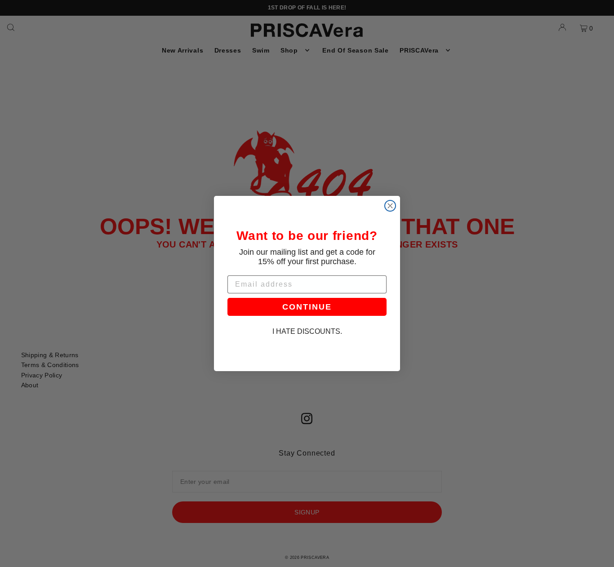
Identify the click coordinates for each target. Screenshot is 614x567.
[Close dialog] (390, 205)
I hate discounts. (307, 331)
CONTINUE (307, 306)
